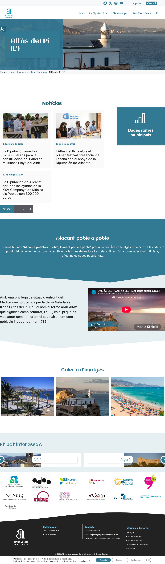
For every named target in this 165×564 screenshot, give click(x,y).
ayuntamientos (26, 72)
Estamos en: (50, 527)
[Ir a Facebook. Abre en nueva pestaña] (105, 3)
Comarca (42, 72)
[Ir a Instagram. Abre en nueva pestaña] (116, 3)
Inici (81, 13)
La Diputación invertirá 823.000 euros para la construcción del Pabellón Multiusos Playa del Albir (22, 157)
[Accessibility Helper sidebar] (3, 29)
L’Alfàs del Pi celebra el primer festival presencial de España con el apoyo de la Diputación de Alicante (77, 157)
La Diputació (96, 13)
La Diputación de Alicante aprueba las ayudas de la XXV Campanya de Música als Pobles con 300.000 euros (23, 189)
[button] (157, 13)
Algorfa (125, 460)
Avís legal (130, 532)
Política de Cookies (134, 540)
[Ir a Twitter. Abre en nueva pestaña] (110, 3)
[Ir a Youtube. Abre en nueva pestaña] (121, 3)
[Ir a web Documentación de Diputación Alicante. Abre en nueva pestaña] (141, 126)
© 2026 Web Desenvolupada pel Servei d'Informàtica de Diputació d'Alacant (82, 554)
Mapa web (130, 548)
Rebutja (119, 560)
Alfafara (39, 460)
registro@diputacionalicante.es (104, 534)
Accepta (103, 560)
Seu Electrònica (142, 13)
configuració (85, 561)
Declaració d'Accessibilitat (137, 544)
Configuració (136, 560)
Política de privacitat (134, 536)
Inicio (13, 72)
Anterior (7, 209)
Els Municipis (120, 13)
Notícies (52, 103)
